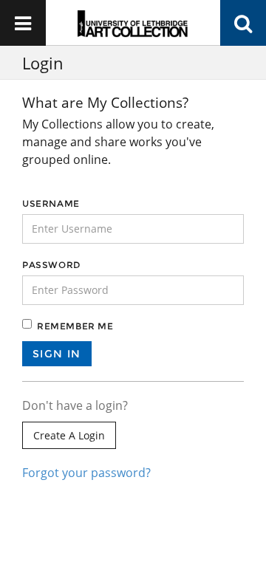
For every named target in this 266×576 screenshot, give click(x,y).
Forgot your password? (86, 472)
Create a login (69, 435)
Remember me (75, 326)
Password (51, 264)
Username (51, 203)
